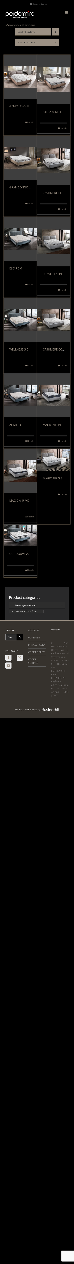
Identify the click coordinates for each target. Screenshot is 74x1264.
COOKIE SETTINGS (33, 661)
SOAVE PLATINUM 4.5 (57, 274)
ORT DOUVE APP (20, 554)
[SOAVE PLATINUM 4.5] (53, 241)
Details (30, 122)
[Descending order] (55, 31)
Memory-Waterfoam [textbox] (24, 611)
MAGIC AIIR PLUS (54, 425)
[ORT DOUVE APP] (20, 535)
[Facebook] (8, 658)
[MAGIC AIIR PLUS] (53, 395)
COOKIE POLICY (36, 652)
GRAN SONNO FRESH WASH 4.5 (30, 187)
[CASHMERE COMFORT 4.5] (53, 320)
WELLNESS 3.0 (18, 349)
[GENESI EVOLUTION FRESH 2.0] (20, 77)
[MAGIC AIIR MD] (20, 471)
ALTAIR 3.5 (16, 425)
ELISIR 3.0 (15, 268)
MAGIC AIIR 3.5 (52, 478)
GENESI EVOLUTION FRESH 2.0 (29, 106)
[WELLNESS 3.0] (20, 320)
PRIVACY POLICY (36, 644)
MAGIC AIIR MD (19, 501)
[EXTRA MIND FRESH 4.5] (53, 79)
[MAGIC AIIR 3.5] (53, 460)
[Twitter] (20, 658)
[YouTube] (8, 665)
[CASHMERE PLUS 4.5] (53, 160)
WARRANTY (34, 637)
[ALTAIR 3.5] (20, 395)
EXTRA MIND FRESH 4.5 (58, 112)
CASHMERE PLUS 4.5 (56, 193)
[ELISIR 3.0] (20, 239)
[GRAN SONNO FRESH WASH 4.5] (20, 158)
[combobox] (26, 611)
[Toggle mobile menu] (67, 13)
